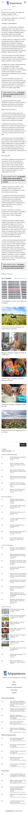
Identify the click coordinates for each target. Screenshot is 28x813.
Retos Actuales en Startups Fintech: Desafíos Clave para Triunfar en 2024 (18, 470)
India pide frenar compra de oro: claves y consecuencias (17, 758)
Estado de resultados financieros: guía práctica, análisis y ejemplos (18, 781)
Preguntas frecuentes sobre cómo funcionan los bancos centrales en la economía (17, 500)
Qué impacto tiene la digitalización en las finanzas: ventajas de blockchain (18, 548)
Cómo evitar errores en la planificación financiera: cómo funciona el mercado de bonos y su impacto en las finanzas (18, 575)
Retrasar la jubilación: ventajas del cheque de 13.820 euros (14, 353)
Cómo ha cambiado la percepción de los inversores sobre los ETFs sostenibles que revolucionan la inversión (17, 788)
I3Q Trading (14, 690)
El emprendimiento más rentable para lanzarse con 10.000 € (18, 458)
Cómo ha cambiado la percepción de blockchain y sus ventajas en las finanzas (17, 588)
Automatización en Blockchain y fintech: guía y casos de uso (17, 722)
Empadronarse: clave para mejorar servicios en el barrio (13, 431)
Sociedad (10, 274)
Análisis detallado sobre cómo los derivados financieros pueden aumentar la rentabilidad (18, 594)
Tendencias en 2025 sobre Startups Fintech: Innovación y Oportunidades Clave (18, 484)
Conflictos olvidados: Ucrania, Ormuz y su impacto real (18, 752)
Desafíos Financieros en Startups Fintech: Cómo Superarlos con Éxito (17, 464)
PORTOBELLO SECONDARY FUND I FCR (18, 795)
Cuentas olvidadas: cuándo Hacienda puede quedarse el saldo (17, 506)
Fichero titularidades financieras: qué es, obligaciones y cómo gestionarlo (18, 774)
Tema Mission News (9, 811)
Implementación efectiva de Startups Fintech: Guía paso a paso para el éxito (18, 477)
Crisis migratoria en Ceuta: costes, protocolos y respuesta (14, 302)
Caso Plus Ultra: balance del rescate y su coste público (18, 745)
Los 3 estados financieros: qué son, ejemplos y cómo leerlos (17, 801)
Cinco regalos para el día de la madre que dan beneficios (18, 648)
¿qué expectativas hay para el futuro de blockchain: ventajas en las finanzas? (18, 580)
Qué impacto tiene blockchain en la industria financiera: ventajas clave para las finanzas (17, 601)
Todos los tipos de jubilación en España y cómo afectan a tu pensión (17, 661)
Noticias (14, 684)
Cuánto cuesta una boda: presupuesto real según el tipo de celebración (13, 327)
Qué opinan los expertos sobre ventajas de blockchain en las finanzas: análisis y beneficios (18, 562)
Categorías (4, 449)
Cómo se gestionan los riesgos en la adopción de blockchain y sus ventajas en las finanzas (18, 555)
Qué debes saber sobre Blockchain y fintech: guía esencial (17, 568)
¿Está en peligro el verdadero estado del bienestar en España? (12, 379)
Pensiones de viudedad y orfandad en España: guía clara (14, 405)
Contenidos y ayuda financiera (14, 687)
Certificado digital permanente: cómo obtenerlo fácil (18, 655)
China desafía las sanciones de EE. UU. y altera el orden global (17, 739)
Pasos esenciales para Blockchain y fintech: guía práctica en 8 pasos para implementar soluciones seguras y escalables (18, 703)
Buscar (23, 444)
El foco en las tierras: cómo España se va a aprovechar (18, 764)
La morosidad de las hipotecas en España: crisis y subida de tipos (17, 538)
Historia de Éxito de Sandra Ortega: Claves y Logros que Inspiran (17, 490)
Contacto (14, 692)
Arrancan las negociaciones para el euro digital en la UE (17, 525)
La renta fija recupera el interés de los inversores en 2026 (18, 519)
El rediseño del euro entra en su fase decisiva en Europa (17, 513)
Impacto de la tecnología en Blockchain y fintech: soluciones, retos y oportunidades (18, 717)
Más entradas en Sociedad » (20, 278)
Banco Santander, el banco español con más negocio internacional (18, 532)
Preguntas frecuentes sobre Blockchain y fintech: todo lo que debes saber (18, 709)
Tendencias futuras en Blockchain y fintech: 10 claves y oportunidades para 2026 (18, 729)
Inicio (14, 682)
